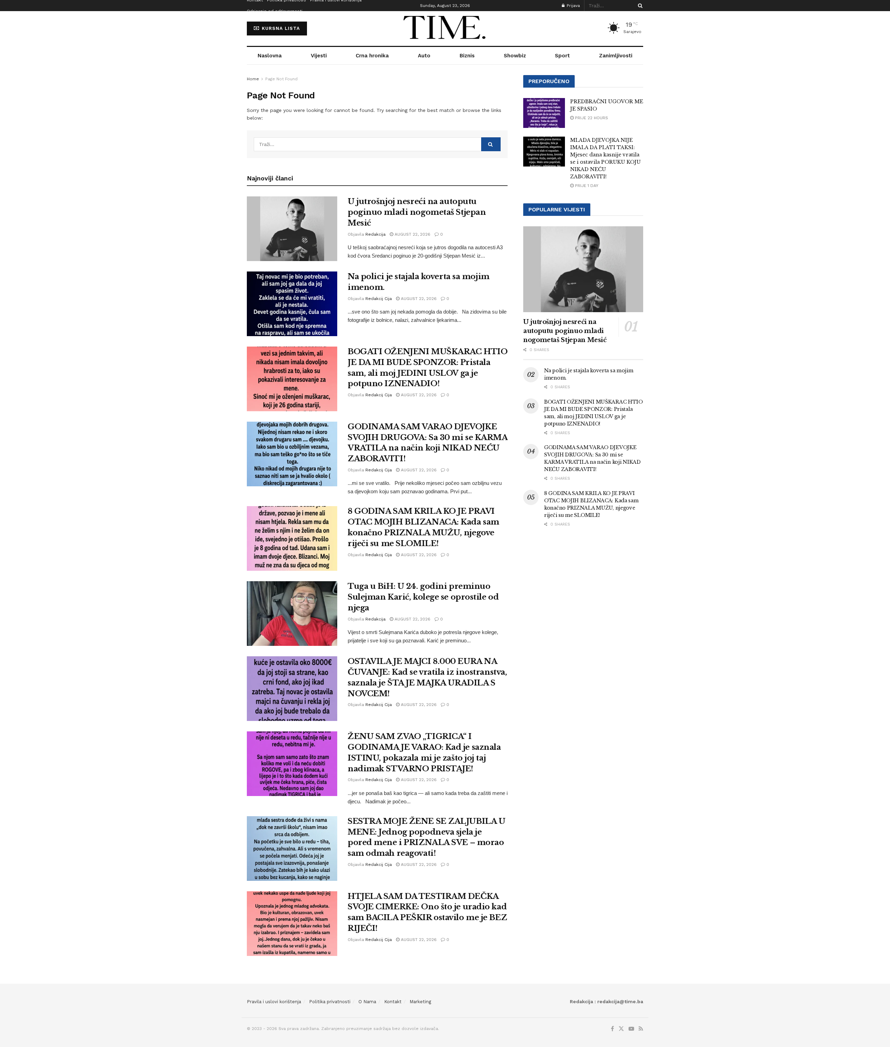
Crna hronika (372, 55)
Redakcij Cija (378, 298)
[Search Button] (639, 5)
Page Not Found (281, 78)
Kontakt (393, 1001)
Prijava (572, 5)
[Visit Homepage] (445, 28)
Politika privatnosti (329, 1001)
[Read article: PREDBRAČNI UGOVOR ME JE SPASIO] (544, 113)
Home (253, 78)
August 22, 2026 (411, 234)
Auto (424, 55)
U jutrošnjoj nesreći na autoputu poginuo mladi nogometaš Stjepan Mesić (417, 212)
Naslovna (270, 55)
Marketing (420, 1001)
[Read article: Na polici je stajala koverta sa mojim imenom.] (292, 303)
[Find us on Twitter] (621, 1029)
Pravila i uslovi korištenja (274, 1001)
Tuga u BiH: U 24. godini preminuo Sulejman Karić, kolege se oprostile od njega (423, 597)
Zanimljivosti (615, 55)
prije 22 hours (591, 117)
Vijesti (319, 55)
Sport (562, 55)
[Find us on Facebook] (612, 1029)
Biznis (467, 55)
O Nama (367, 1001)
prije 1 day (586, 185)
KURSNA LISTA (280, 28)
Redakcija (375, 234)
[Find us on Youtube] (631, 1029)
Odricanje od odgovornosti (274, 11)
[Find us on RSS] (641, 1029)
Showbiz (515, 55)
